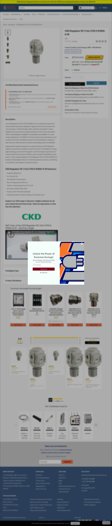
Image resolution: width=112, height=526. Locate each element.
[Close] (82, 244)
